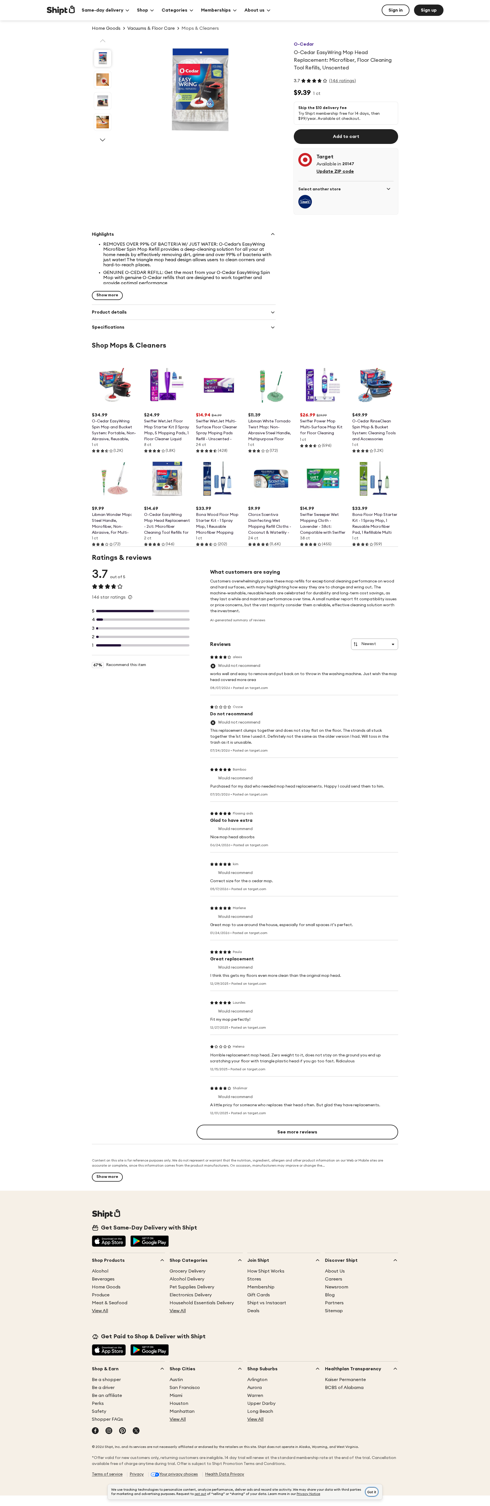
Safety (99, 1411)
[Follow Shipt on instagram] (108, 1431)
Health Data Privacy (224, 1474)
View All (100, 1311)
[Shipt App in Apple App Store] (109, 1241)
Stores (254, 1279)
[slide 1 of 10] (102, 58)
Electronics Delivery (191, 1295)
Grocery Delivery (188, 1271)
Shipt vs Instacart (266, 1303)
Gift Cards (258, 1295)
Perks (98, 1403)
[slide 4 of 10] (102, 122)
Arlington (257, 1379)
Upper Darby (261, 1403)
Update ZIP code (335, 171)
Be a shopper (106, 1379)
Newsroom (336, 1287)
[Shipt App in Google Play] (149, 1241)
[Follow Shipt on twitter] (136, 1431)
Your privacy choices (178, 1474)
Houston (179, 1403)
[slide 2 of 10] (102, 79)
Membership (260, 1287)
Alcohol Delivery (187, 1279)
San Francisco (185, 1387)
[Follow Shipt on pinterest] (122, 1431)
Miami (176, 1395)
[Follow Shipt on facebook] (95, 1431)
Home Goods (106, 1287)
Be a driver (103, 1387)
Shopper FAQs (107, 1419)
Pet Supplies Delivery (192, 1287)
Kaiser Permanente (345, 1379)
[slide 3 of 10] (102, 100)
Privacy (137, 1474)
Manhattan (182, 1411)
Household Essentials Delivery (202, 1303)
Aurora (254, 1387)
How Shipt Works (265, 1271)
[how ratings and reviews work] (130, 597)
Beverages (103, 1279)
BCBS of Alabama (344, 1387)
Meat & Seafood (109, 1303)
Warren (255, 1395)
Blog (330, 1295)
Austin (176, 1379)
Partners (334, 1303)
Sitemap (334, 1311)
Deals (253, 1311)
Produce (100, 1295)
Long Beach (260, 1411)
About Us (335, 1271)
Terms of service (107, 1474)
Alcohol (100, 1271)
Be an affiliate (107, 1395)
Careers (333, 1279)
